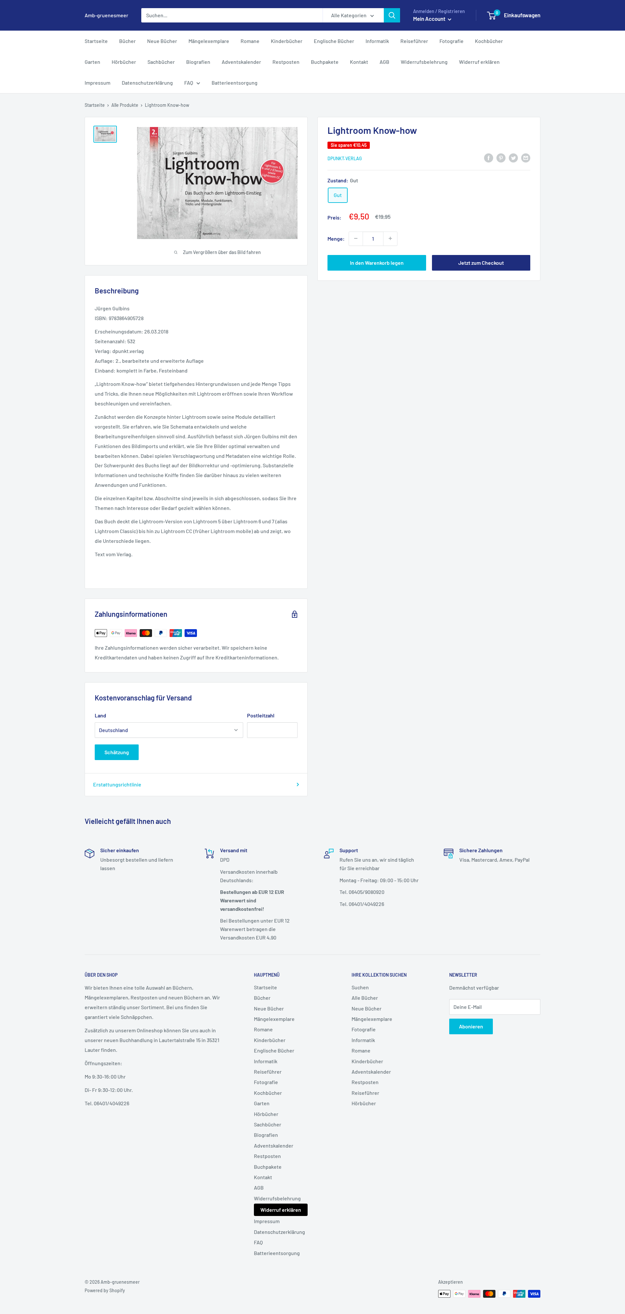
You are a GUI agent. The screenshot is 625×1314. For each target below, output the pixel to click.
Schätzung (116, 752)
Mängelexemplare (208, 41)
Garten (92, 62)
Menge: (336, 238)
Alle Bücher (365, 998)
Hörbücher (124, 62)
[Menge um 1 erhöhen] (390, 238)
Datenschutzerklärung (147, 82)
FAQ (188, 82)
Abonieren (471, 1026)
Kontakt (359, 62)
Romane (250, 41)
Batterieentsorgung (234, 82)
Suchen (360, 987)
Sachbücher (161, 62)
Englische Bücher (334, 41)
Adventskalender (241, 62)
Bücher (127, 41)
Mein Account (429, 18)
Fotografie (451, 41)
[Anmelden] (392, 15)
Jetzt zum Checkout (481, 262)
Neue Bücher (162, 41)
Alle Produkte (124, 105)
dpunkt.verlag (344, 158)
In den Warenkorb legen (377, 262)
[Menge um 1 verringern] (356, 238)
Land (100, 715)
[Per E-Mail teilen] (525, 157)
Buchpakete (325, 62)
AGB (384, 62)
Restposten (285, 62)
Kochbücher (489, 41)
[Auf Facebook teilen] (488, 157)
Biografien (198, 62)
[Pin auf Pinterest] (501, 157)
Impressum (97, 82)
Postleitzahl (260, 715)
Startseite (96, 41)
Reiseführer (414, 41)
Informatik (377, 41)
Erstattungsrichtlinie (117, 784)
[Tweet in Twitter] (513, 157)
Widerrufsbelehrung (424, 62)
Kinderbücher (286, 41)
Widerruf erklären (479, 62)
